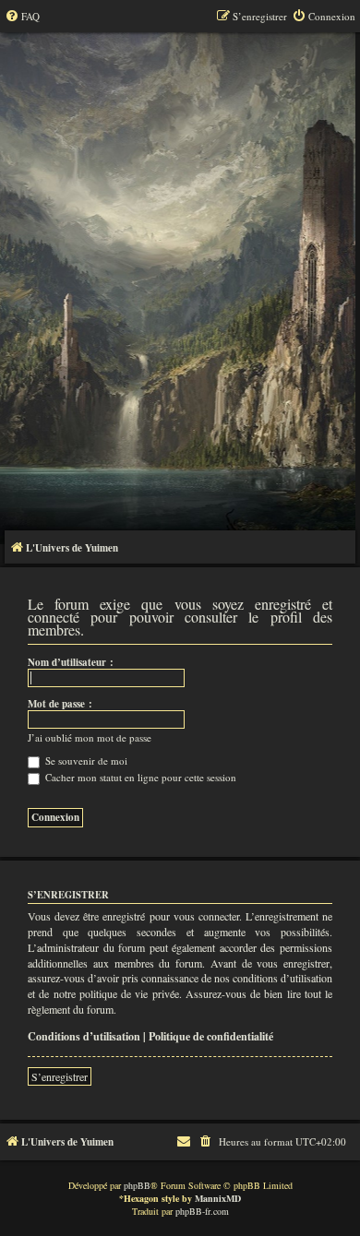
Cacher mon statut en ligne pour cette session (139, 777)
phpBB (137, 1185)
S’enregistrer (59, 1076)
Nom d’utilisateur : (71, 662)
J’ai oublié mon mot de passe (89, 737)
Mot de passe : (60, 703)
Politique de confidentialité (211, 1036)
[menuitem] (22, 17)
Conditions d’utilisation (84, 1036)
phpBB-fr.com (202, 1211)
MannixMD (218, 1198)
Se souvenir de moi (84, 760)
